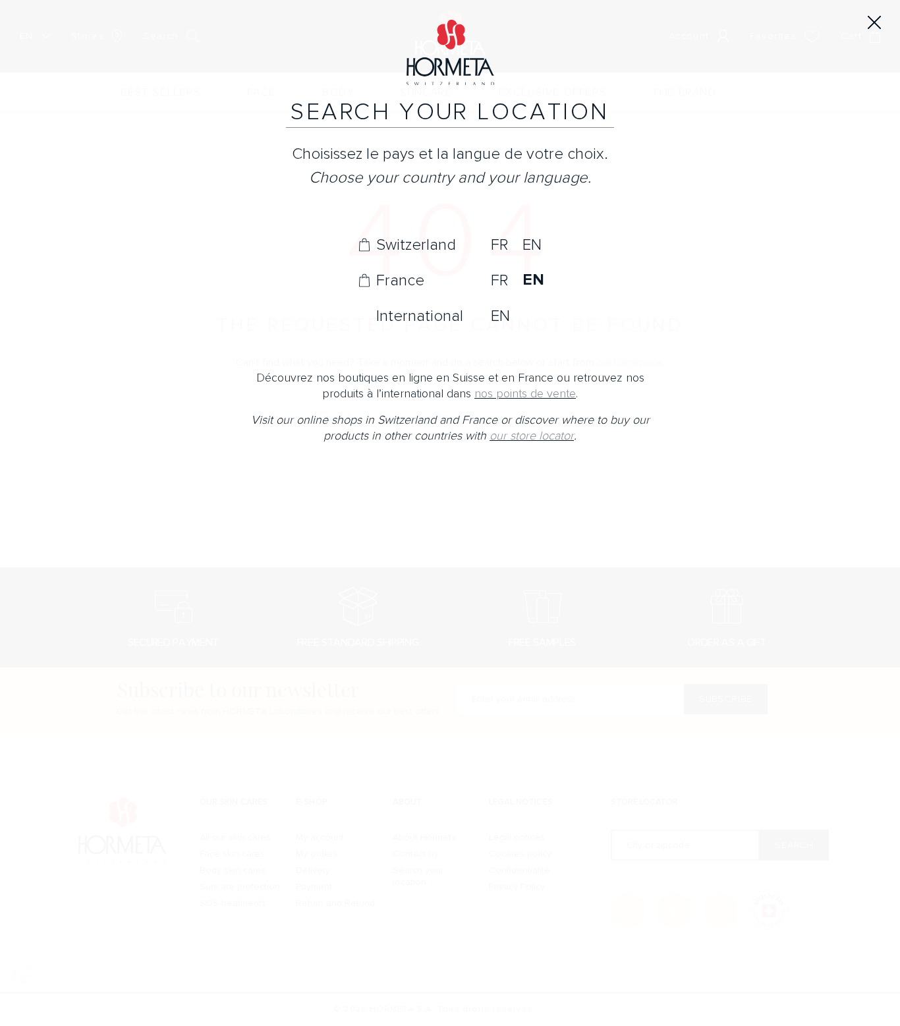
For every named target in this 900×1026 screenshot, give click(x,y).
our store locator (532, 436)
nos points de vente (525, 394)
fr (499, 244)
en (532, 244)
